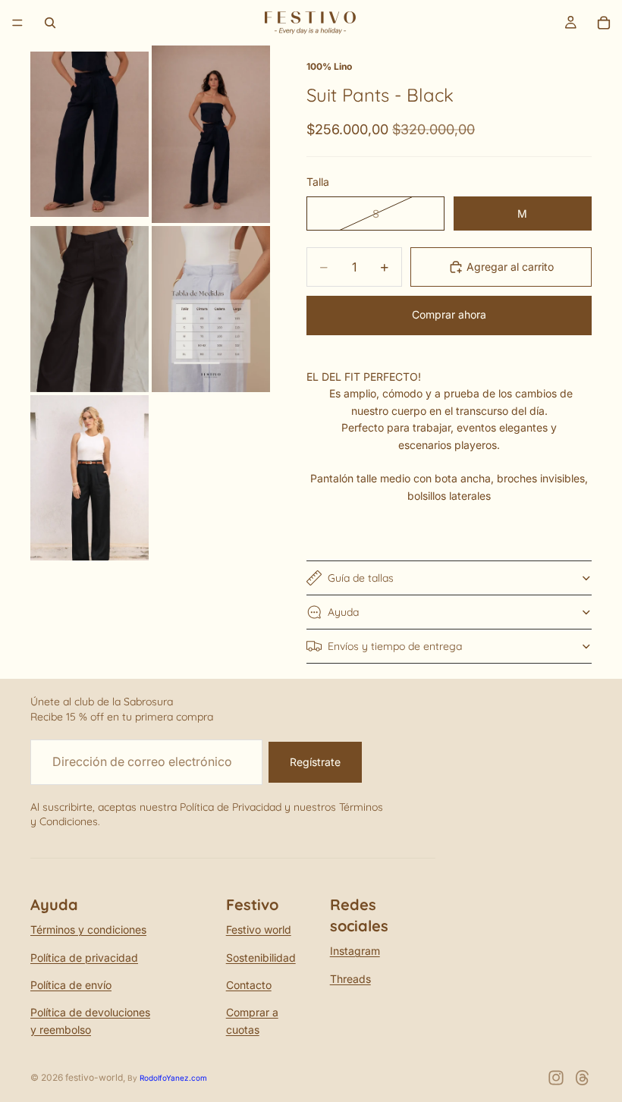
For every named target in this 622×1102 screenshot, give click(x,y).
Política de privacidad (84, 957)
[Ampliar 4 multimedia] (211, 309)
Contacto (249, 984)
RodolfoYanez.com (173, 1077)
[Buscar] (50, 22)
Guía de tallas (361, 578)
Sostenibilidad (261, 957)
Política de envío (71, 984)
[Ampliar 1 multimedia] (89, 134)
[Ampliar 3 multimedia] (89, 309)
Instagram (355, 950)
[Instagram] (556, 1078)
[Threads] (582, 1078)
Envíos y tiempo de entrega (395, 646)
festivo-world (94, 1077)
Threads (350, 978)
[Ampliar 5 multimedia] (89, 477)
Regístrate (315, 761)
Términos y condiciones (88, 929)
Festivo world (258, 929)
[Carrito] (603, 22)
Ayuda (343, 612)
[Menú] (17, 22)
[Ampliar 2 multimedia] (211, 134)
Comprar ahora (449, 314)
